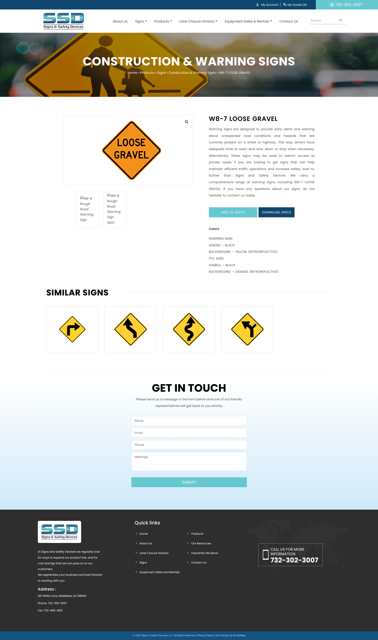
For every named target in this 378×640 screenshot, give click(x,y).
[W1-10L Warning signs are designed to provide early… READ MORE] (247, 329)
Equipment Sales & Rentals (247, 21)
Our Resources (201, 543)
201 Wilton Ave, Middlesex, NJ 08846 (62, 596)
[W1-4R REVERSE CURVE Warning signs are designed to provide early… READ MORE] (131, 329)
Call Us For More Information (294, 556)
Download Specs (276, 212)
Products (161, 21)
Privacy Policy (205, 635)
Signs (139, 21)
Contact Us (289, 21)
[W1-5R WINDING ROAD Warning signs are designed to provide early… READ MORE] (189, 329)
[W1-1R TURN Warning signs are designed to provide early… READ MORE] (72, 329)
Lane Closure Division (197, 21)
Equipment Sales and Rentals (160, 572)
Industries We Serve (204, 553)
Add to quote (233, 212)
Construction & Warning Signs (192, 72)
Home (132, 72)
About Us (120, 21)
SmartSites (239, 635)
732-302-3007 (57, 603)
